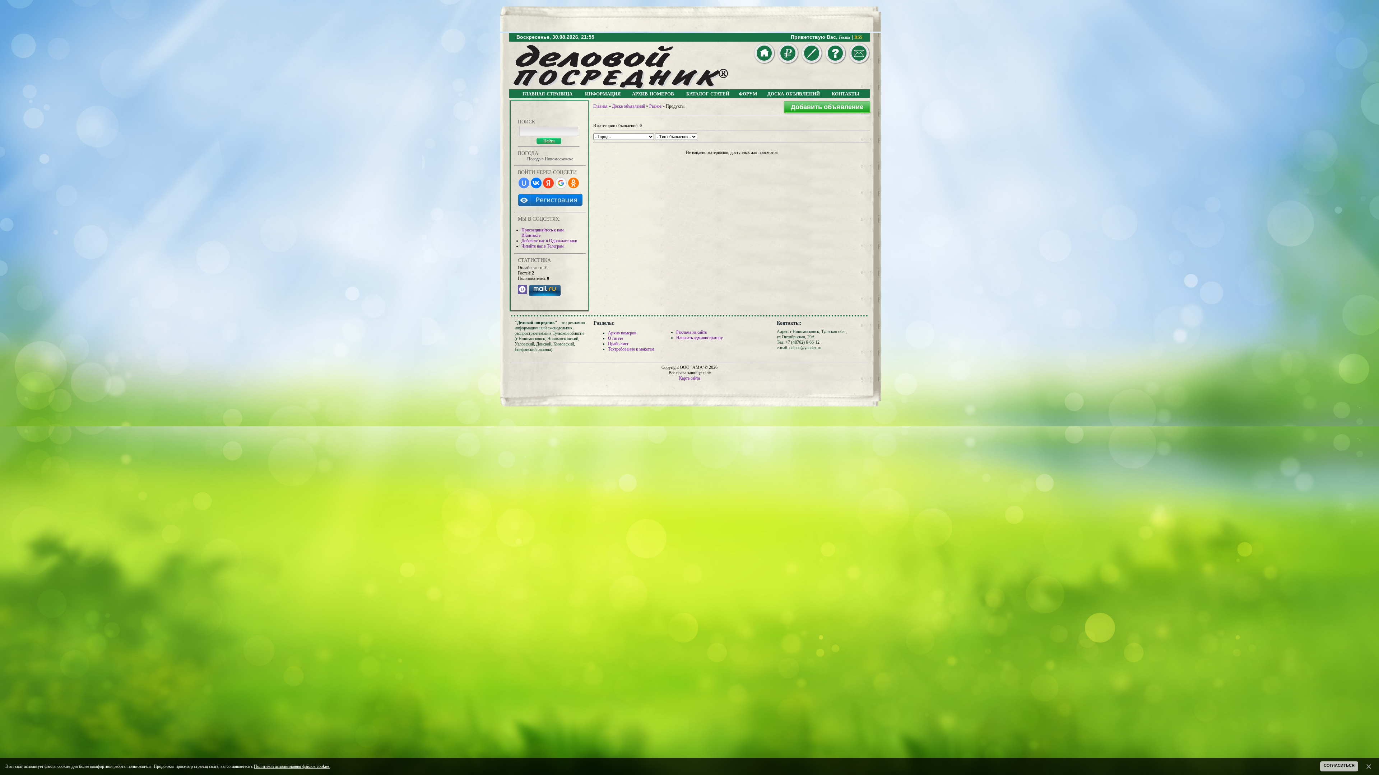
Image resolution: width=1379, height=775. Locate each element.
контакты (845, 93)
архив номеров (653, 93)
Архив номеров (622, 332)
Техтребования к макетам (631, 349)
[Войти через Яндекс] (548, 183)
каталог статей (707, 93)
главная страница (547, 93)
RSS (858, 37)
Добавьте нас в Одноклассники (549, 240)
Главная (600, 106)
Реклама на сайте (691, 332)
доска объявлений (793, 93)
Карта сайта (689, 378)
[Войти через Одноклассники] (573, 183)
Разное (655, 106)
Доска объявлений (628, 106)
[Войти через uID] (524, 183)
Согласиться (1339, 765)
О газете (615, 338)
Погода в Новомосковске (550, 158)
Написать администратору (699, 337)
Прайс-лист (618, 343)
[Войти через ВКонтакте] (536, 183)
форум (748, 93)
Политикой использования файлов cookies (292, 766)
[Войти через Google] (561, 183)
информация (603, 93)
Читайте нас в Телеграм (542, 246)
